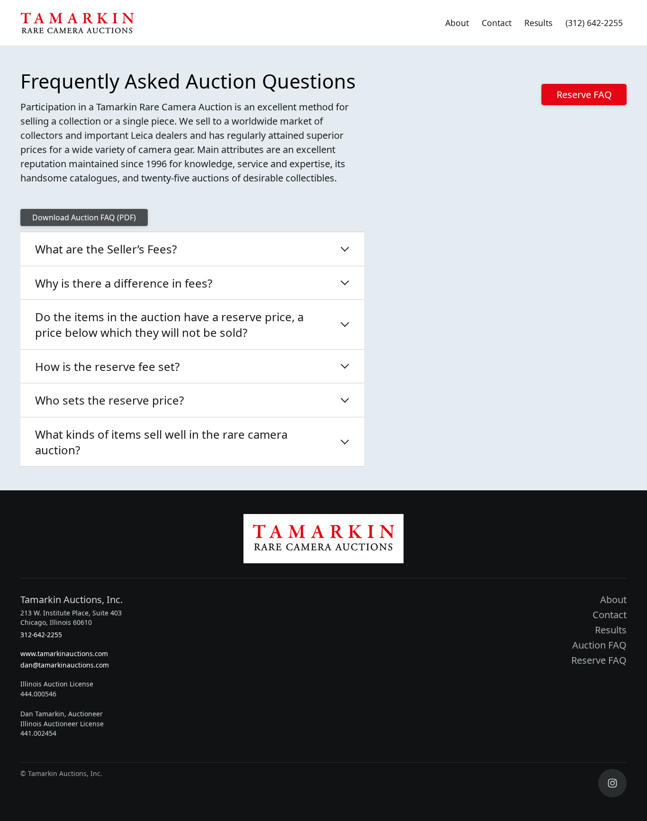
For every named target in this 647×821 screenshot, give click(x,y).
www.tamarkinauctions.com (64, 653)
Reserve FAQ (584, 94)
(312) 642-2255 (594, 22)
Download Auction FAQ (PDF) (84, 217)
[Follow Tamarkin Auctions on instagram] (612, 783)
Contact (497, 22)
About (457, 22)
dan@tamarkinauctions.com (64, 664)
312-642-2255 (41, 634)
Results (538, 22)
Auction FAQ (599, 645)
